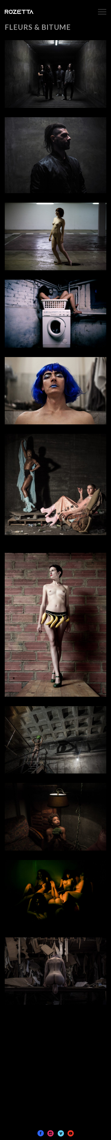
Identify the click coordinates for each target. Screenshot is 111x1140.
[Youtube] (70, 1133)
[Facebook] (40, 1133)
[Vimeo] (60, 1133)
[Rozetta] (32, 11)
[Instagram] (50, 1133)
